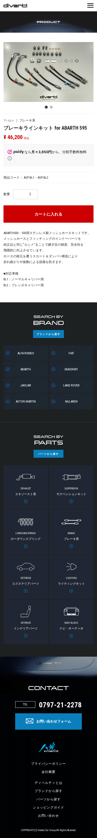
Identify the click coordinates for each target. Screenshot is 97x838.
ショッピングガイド (48, 807)
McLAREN (71, 401)
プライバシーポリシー (48, 764)
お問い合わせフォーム (53, 721)
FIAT (71, 353)
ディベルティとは (48, 783)
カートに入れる (48, 214)
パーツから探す (48, 799)
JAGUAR (25, 385)
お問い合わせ (48, 815)
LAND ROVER (71, 385)
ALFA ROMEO (25, 353)
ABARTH (25, 369)
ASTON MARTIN (26, 401)
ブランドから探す (48, 791)
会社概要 (48, 772)
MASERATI (71, 369)
